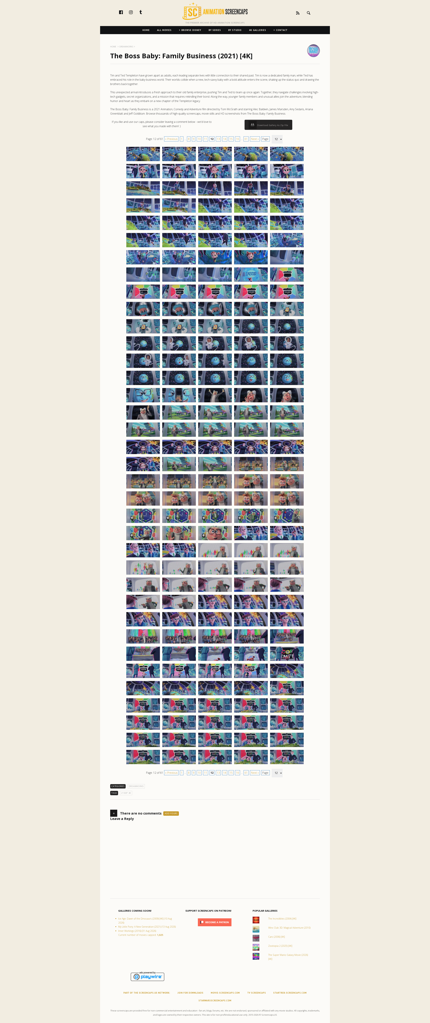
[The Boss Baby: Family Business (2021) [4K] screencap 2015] (287, 264)
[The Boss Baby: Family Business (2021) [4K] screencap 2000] (287, 212)
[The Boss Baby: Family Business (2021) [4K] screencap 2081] (143, 505)
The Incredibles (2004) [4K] (282, 918)
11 (205, 139)
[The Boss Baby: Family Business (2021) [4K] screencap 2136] (143, 695)
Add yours (171, 813)
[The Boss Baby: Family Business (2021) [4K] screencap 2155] (287, 747)
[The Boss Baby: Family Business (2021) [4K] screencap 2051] (143, 402)
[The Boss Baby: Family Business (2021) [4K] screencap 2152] (179, 747)
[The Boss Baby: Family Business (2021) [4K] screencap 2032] (179, 333)
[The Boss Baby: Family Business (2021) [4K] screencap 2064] (251, 436)
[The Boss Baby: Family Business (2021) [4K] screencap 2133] (215, 678)
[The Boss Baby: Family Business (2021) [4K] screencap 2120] (287, 626)
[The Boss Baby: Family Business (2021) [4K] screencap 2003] (215, 230)
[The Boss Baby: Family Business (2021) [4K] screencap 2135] (287, 678)
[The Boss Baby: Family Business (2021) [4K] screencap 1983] (215, 161)
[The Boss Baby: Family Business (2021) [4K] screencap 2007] (179, 247)
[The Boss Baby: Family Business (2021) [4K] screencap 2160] (287, 764)
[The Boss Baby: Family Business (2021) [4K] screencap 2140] (287, 695)
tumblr (144, 12)
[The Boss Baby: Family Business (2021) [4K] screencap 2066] (143, 454)
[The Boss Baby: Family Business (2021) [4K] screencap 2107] (179, 591)
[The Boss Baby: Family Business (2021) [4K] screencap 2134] (251, 678)
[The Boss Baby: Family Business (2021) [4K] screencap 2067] (179, 454)
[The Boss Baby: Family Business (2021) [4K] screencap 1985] (287, 161)
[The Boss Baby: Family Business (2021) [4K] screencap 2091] (143, 540)
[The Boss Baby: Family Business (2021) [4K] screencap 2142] (179, 712)
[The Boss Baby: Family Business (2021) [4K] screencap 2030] (287, 316)
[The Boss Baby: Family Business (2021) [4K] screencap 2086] (143, 523)
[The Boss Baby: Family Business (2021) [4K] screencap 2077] (179, 488)
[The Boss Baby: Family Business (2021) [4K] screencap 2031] (143, 333)
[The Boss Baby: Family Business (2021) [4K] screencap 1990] (287, 178)
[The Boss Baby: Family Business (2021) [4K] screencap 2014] (251, 264)
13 (218, 139)
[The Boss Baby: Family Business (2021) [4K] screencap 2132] (179, 678)
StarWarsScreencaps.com (215, 1000)
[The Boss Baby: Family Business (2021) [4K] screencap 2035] (287, 333)
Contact (282, 30)
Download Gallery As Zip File (272, 125)
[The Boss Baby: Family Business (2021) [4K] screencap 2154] (251, 747)
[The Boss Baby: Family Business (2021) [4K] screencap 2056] (143, 419)
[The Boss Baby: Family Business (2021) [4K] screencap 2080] (287, 488)
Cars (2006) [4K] (276, 936)
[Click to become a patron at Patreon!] (214, 927)
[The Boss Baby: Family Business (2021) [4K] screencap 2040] (287, 350)
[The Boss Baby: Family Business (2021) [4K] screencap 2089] (251, 523)
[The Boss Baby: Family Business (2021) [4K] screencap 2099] (251, 557)
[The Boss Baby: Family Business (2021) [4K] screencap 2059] (251, 419)
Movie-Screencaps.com (225, 992)
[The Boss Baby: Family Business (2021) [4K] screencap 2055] (287, 402)
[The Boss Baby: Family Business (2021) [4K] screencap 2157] (179, 764)
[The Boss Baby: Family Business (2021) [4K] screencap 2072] (179, 471)
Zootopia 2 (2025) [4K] (280, 945)
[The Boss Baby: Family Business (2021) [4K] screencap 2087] (179, 523)
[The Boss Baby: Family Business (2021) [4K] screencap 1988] (215, 178)
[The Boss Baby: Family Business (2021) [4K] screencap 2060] (287, 419)
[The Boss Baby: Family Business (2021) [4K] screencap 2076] (143, 488)
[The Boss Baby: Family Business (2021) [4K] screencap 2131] (143, 678)
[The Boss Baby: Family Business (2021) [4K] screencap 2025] (287, 299)
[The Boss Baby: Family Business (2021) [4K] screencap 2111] (143, 609)
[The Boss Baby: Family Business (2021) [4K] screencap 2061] (143, 436)
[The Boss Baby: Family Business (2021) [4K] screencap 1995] (287, 195)
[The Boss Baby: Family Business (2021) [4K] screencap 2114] (251, 609)
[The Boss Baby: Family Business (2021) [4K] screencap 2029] (251, 316)
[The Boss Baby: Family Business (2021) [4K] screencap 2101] (143, 574)
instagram (134, 12)
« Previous (171, 139)
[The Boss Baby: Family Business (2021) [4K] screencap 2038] (215, 350)
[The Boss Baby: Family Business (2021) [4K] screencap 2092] (179, 540)
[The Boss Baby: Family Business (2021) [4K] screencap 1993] (215, 195)
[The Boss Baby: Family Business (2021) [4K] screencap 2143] (215, 712)
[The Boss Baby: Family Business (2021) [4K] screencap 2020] (287, 281)
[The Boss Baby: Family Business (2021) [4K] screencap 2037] (179, 350)
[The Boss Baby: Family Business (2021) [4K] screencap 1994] (251, 195)
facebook (124, 12)
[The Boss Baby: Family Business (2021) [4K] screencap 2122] (179, 643)
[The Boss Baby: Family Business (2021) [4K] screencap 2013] (215, 264)
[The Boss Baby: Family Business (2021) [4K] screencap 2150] (287, 729)
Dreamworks (136, 786)
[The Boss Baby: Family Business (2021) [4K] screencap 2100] (287, 557)
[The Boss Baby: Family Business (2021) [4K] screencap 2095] (287, 540)
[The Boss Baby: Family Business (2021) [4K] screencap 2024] (251, 299)
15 (231, 139)
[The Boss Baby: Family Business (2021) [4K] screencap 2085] (287, 505)
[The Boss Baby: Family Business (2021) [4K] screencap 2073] (215, 471)
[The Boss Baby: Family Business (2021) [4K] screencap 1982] (179, 161)
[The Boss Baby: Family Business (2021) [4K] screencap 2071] (143, 471)
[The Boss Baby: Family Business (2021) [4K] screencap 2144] (251, 712)
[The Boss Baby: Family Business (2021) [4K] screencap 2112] (179, 609)
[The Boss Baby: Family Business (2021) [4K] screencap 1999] (251, 212)
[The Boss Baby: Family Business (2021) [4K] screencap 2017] (179, 281)
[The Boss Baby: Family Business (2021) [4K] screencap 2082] (179, 505)
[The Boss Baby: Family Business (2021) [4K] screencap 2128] (215, 661)
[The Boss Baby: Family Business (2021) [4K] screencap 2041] (143, 368)
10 (199, 139)
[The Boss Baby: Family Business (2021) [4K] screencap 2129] (251, 661)
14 (224, 139)
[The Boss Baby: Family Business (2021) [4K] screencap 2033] (215, 333)
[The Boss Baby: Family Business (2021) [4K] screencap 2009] (251, 247)
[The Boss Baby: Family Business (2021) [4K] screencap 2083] (215, 505)
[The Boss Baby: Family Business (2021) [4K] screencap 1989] (251, 178)
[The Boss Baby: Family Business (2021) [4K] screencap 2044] (251, 368)
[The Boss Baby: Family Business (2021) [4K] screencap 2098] (215, 557)
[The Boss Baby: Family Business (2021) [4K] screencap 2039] (251, 350)
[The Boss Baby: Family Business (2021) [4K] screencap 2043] (215, 368)
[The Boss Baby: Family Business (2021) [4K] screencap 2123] (215, 643)
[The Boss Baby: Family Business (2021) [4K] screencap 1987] (179, 178)
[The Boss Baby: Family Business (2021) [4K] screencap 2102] (179, 574)
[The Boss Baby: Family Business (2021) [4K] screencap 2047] (179, 385)
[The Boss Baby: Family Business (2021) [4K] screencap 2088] (215, 523)
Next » (255, 139)
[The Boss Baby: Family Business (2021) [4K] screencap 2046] (143, 385)
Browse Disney (191, 30)
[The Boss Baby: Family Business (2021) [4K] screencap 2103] (215, 574)
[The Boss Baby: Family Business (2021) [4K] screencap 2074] (251, 471)
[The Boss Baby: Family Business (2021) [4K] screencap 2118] (215, 626)
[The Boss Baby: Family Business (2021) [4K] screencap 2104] (251, 574)
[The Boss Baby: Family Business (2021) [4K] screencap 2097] (179, 557)
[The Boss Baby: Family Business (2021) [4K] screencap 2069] (251, 454)
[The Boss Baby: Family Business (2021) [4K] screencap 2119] (251, 626)
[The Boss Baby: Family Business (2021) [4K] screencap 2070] (287, 454)
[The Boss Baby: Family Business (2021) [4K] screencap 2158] (215, 764)
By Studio (235, 30)
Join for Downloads (190, 992)
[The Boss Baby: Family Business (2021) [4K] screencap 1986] (143, 178)
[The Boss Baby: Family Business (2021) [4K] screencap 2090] (287, 523)
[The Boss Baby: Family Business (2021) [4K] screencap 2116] (143, 626)
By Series (215, 30)
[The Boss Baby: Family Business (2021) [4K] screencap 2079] (251, 488)
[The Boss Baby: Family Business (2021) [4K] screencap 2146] (143, 729)
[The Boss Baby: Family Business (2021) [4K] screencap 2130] (287, 661)
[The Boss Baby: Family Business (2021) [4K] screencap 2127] (179, 661)
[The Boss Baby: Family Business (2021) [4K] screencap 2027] (179, 316)
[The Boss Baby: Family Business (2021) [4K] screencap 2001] (143, 230)
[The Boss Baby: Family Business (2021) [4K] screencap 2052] (179, 402)
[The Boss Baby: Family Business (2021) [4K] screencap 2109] (251, 591)
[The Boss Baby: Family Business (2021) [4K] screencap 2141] (143, 712)
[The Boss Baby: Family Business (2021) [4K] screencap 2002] (179, 230)
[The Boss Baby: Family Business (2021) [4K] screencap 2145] (287, 712)
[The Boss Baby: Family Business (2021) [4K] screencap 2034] (251, 333)
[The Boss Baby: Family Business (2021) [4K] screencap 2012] (179, 264)
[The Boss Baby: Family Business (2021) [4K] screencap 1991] (143, 195)
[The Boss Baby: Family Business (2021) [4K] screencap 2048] (215, 385)
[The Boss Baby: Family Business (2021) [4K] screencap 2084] (251, 505)
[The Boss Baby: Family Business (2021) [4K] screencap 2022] (179, 299)
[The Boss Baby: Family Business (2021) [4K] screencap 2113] (215, 609)
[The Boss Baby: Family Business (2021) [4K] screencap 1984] (251, 161)
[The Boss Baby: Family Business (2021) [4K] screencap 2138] (215, 695)
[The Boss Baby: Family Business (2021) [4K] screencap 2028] (215, 316)
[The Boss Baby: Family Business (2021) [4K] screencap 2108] (215, 591)
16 (237, 139)
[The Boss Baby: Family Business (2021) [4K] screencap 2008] (215, 247)
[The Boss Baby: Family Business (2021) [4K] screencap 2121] (143, 643)
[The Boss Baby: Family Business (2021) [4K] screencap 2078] (215, 488)
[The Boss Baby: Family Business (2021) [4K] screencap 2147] (179, 729)
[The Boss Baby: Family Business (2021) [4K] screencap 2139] (251, 695)
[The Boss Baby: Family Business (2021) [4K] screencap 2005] (287, 230)
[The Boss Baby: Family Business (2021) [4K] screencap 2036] (143, 350)
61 (246, 139)
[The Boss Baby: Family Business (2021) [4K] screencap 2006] (143, 247)
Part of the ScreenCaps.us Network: (146, 992)
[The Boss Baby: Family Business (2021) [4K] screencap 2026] (143, 316)
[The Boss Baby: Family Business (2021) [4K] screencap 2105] (287, 574)
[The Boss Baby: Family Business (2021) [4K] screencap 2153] (215, 747)
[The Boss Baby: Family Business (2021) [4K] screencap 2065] (287, 436)
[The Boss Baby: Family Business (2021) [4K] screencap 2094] (251, 540)
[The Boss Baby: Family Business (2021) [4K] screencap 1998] (215, 212)
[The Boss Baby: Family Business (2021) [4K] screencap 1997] (179, 212)
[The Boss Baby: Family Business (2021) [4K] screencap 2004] (251, 230)
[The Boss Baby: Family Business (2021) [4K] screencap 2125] (287, 643)
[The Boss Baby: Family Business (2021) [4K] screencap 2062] (179, 436)
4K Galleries (257, 30)
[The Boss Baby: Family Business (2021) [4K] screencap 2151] (143, 747)
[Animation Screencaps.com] (215, 11)
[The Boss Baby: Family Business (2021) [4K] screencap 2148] (215, 729)
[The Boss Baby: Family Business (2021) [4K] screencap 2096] (143, 557)
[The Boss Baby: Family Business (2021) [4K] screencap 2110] (287, 591)
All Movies (164, 30)
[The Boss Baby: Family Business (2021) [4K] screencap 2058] (215, 419)
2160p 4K (126, 793)
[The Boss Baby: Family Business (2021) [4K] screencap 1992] (179, 195)
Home (146, 30)
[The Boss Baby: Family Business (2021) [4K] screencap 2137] (179, 695)
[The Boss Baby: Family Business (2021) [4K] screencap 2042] (179, 368)
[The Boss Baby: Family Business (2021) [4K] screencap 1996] (143, 212)
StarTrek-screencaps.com (290, 992)
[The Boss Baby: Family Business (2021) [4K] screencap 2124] (251, 643)
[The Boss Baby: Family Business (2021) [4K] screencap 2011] (143, 264)
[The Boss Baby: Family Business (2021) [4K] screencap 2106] (143, 591)
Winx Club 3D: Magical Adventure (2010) (289, 927)
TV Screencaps (256, 992)
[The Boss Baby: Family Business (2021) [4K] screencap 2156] (143, 764)
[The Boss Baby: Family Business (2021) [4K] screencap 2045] (287, 368)
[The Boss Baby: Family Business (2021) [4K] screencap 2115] (287, 609)
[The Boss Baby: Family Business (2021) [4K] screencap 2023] (215, 299)
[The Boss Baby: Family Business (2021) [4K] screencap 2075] (287, 471)
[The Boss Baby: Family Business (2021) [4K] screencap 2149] (251, 729)
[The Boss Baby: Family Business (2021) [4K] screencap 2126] (143, 661)
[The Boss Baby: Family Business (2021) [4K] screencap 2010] (287, 247)
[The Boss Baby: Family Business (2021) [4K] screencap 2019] (251, 281)
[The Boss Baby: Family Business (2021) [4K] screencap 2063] (215, 436)
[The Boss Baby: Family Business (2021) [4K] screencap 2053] (215, 402)
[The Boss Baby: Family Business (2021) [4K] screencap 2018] (215, 281)
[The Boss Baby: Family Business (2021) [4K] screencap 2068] (215, 454)
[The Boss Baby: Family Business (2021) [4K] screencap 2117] (179, 626)
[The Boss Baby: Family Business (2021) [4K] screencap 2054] (251, 402)
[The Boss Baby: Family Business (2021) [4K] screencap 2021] (143, 299)
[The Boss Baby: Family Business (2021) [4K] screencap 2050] (287, 385)
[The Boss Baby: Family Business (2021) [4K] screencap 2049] (251, 385)
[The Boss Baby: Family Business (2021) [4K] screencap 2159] (251, 764)
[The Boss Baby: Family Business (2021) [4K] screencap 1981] (143, 161)
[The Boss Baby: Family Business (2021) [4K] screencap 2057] (179, 419)
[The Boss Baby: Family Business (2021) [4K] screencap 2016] (143, 281)
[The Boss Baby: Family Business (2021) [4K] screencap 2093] (215, 540)
